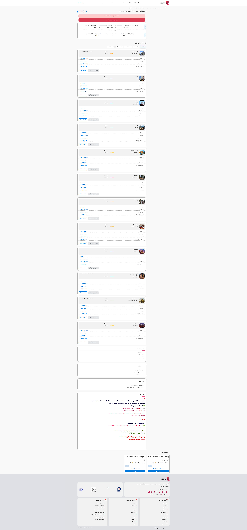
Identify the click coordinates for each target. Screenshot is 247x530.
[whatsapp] (149, 492)
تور (160, 8)
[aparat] (154, 492)
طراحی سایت (89, 528)
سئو (86, 528)
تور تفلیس (149, 8)
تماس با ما (158, 494)
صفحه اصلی (167, 8)
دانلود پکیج (81, 11)
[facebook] (157, 492)
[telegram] (162, 492)
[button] (158, 471)
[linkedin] (159, 492)
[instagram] (167, 492)
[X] (164, 492)
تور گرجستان (155, 8)
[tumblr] (152, 492)
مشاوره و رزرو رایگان (93, 70)
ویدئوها (165, 494)
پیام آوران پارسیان (80, 528)
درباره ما (151, 494)
